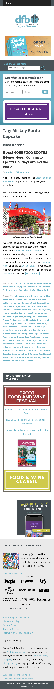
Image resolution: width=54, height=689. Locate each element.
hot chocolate (40, 330)
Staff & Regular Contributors (17, 617)
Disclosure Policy (11, 621)
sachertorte (41, 340)
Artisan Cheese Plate (25, 299)
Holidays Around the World (29, 250)
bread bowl (15, 303)
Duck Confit (28, 313)
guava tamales (10, 326)
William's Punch (19, 360)
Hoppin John (26, 330)
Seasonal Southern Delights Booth (32, 343)
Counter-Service (21, 283)
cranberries (16, 313)
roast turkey (42, 337)
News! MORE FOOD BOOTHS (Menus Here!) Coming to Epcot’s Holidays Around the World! (25, 159)
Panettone (8, 337)
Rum (19, 340)
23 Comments (22, 172)
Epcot (23, 286)
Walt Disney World (40, 290)
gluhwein (17, 323)
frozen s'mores (39, 316)
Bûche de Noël (29, 303)
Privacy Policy (9, 625)
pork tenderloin (21, 337)
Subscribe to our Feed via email (18, 678)
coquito (6, 313)
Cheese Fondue (10, 306)
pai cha (46, 333)
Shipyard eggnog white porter (17, 347)
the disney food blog (27, 15)
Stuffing (23, 350)
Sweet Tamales (29, 265)
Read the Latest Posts (14, 63)
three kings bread (20, 354)
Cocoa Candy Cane (41, 309)
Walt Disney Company (17, 651)
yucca (30, 360)
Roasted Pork (9, 340)
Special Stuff (25, 290)
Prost (32, 337)
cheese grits (24, 306)
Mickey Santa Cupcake (31, 333)
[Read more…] (32, 273)
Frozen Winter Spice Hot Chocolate (19, 320)
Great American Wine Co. (34, 323)
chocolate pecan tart (21, 309)
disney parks (36, 283)
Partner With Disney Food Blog (18, 632)
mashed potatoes (11, 333)
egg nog (39, 313)
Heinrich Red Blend (27, 326)
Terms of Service (11, 628)
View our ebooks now (13, 573)
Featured (31, 286)
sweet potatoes (35, 350)
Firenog (27, 316)
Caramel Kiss (43, 303)
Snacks (14, 290)
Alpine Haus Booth (24, 296)
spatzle (14, 350)
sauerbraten (9, 343)
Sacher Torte (28, 340)
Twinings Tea (36, 354)
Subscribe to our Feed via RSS (17, 674)
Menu (10, 3)
